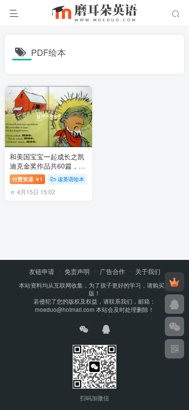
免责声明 (77, 271)
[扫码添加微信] (174, 326)
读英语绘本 (71, 179)
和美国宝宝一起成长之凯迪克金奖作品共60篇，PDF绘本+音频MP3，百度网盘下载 (47, 171)
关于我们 (147, 271)
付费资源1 (27, 179)
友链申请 (41, 271)
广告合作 (112, 271)
